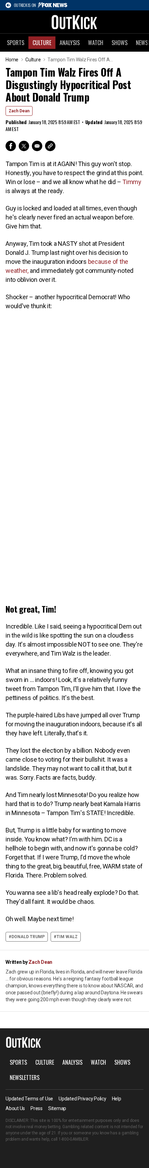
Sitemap (57, 1108)
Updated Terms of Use (29, 1098)
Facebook (11, 146)
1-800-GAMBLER (73, 1139)
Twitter (24, 146)
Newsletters (25, 1077)
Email (37, 146)
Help (116, 1098)
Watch (95, 42)
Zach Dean (19, 111)
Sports (15, 42)
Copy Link (50, 146)
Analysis (70, 42)
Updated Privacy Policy (82, 1098)
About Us (15, 1108)
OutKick (74, 22)
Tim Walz (67, 936)
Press (36, 1108)
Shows (120, 42)
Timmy (131, 181)
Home (12, 59)
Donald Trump (28, 936)
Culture (42, 42)
